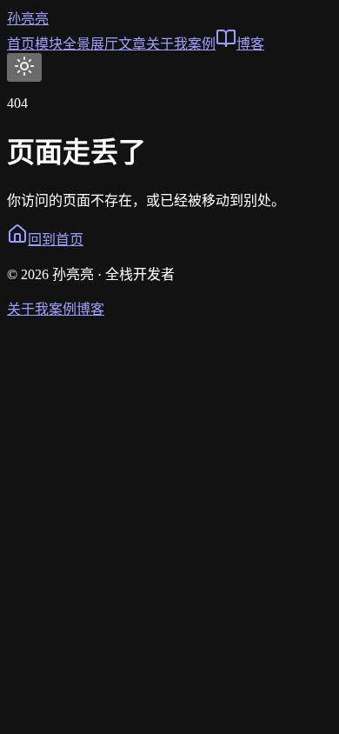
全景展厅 (90, 44)
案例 (202, 44)
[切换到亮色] (24, 67)
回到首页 (55, 239)
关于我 (167, 44)
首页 (21, 44)
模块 (49, 44)
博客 (250, 44)
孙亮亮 (28, 18)
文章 (132, 44)
